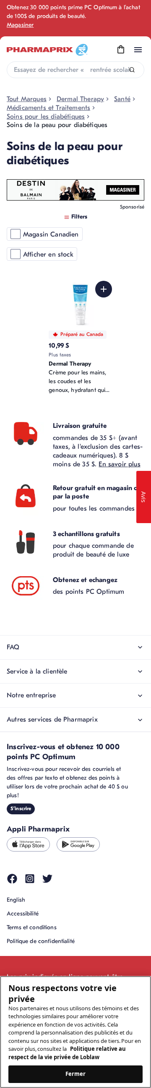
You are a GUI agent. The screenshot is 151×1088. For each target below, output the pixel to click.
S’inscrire (20, 808)
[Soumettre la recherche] (132, 70)
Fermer (75, 1074)
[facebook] (12, 879)
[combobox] (75, 69)
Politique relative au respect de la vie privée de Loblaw (67, 1053)
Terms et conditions (32, 927)
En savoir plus (119, 464)
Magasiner (20, 24)
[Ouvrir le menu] (138, 49)
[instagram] (29, 879)
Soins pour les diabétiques (46, 116)
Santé (122, 99)
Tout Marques (27, 99)
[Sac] (120, 49)
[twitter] (47, 879)
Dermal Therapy (80, 99)
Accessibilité (23, 913)
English (16, 899)
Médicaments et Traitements (48, 108)
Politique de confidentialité (41, 941)
